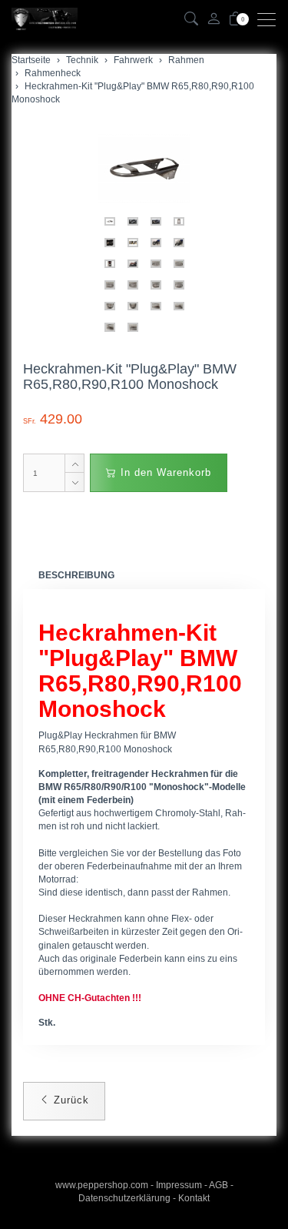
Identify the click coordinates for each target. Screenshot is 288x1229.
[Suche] (191, 20)
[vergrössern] (144, 168)
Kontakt (194, 1198)
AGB (218, 1185)
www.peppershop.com (101, 1185)
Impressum (179, 1185)
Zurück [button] (69, 1100)
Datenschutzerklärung (124, 1198)
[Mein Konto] (213, 19)
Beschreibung (76, 575)
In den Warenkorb (164, 472)
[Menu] (270, 19)
